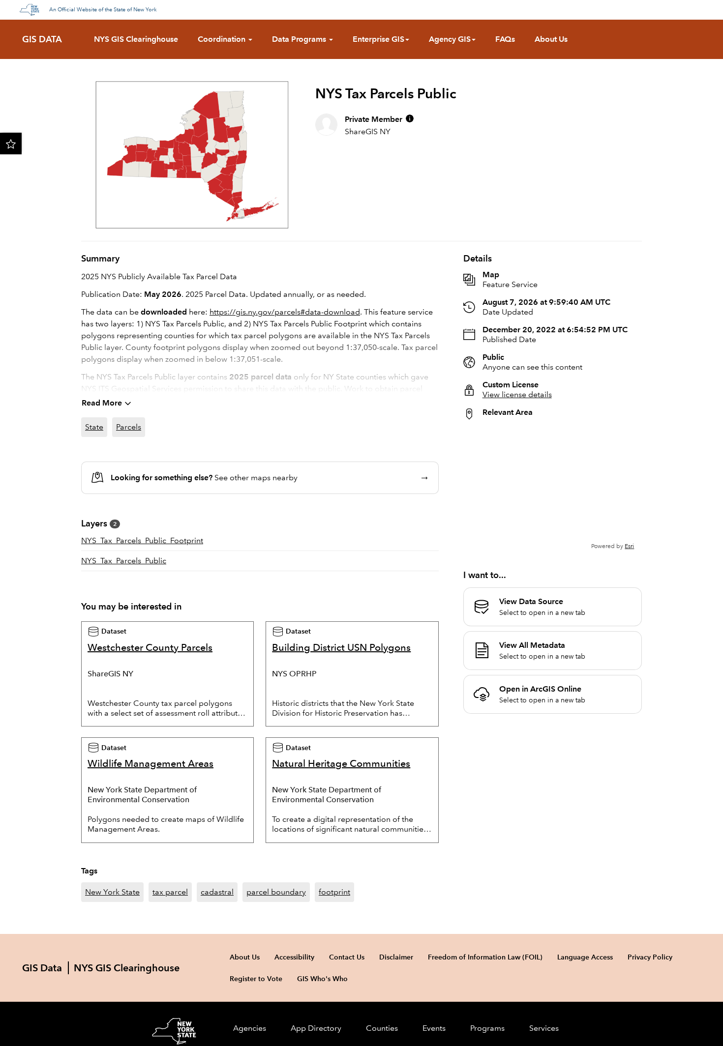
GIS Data (42, 39)
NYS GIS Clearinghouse (136, 39)
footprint (334, 892)
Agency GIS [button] (450, 39)
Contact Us (346, 957)
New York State (112, 892)
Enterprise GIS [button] (378, 39)
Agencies (249, 1028)
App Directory (316, 1028)
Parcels (128, 427)
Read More (102, 402)
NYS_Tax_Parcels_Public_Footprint (142, 540)
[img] (410, 118)
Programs (487, 1028)
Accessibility (294, 957)
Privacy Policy (650, 957)
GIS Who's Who (322, 978)
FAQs (505, 39)
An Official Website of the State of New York (103, 9)
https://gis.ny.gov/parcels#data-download (285, 312)
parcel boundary (276, 892)
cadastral (217, 892)
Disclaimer (396, 957)
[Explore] (552, 489)
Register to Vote (256, 978)
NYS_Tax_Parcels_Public (123, 560)
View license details (517, 394)
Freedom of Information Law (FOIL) (485, 957)
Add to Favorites (11, 143)
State (94, 427)
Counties (382, 1028)
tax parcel (170, 892)
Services (544, 1028)
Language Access (585, 957)
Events (434, 1028)
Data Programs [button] (300, 39)
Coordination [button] (222, 39)
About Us (551, 39)
